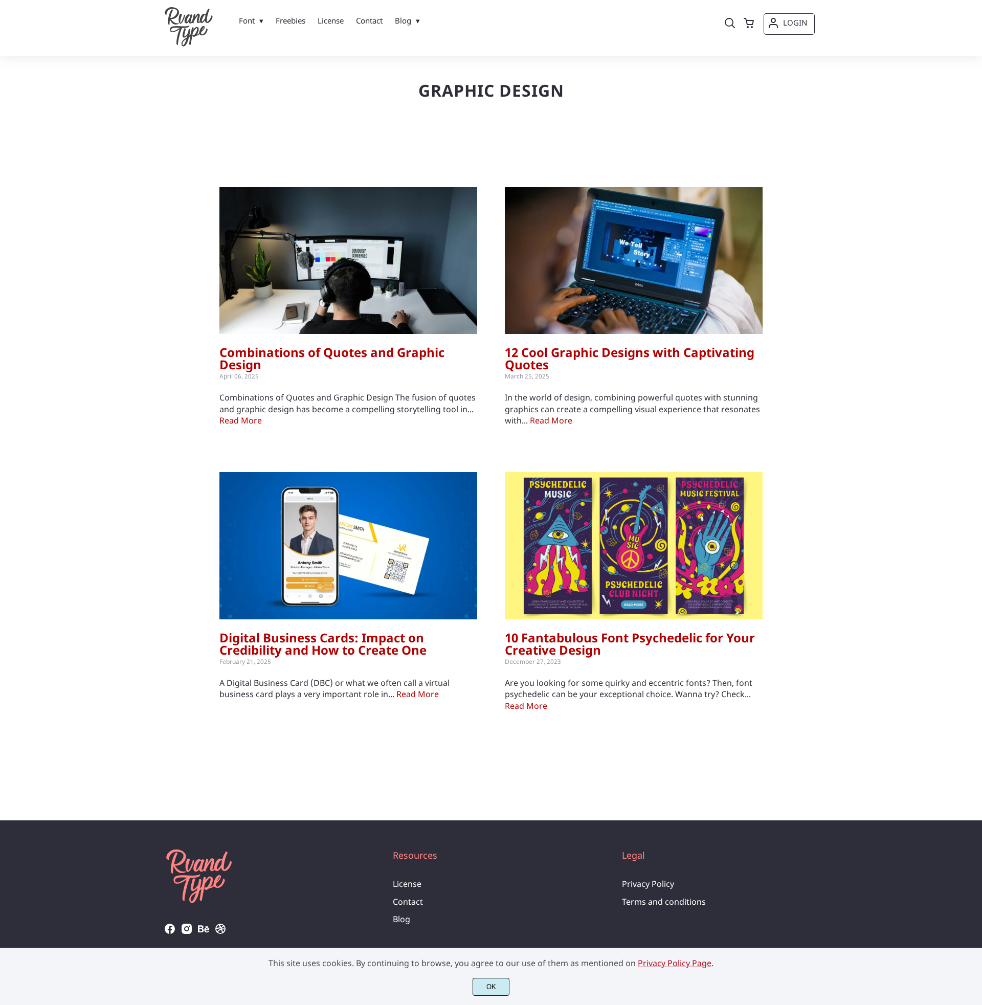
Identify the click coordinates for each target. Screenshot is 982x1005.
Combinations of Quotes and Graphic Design (331, 358)
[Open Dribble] (220, 931)
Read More (240, 420)
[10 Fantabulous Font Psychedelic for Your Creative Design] (634, 545)
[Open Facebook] (170, 931)
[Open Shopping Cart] (749, 24)
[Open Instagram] (187, 931)
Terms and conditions (664, 901)
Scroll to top (973, 790)
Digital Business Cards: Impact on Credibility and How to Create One (323, 643)
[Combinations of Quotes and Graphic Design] (348, 260)
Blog (401, 919)
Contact (408, 901)
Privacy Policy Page (674, 963)
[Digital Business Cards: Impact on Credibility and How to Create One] (348, 545)
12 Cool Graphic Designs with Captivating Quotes (629, 358)
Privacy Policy (648, 883)
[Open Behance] (203, 931)
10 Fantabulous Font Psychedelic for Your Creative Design (630, 643)
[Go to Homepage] (189, 44)
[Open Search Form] (730, 24)
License (407, 883)
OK (491, 987)
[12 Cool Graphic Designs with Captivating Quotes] (634, 260)
